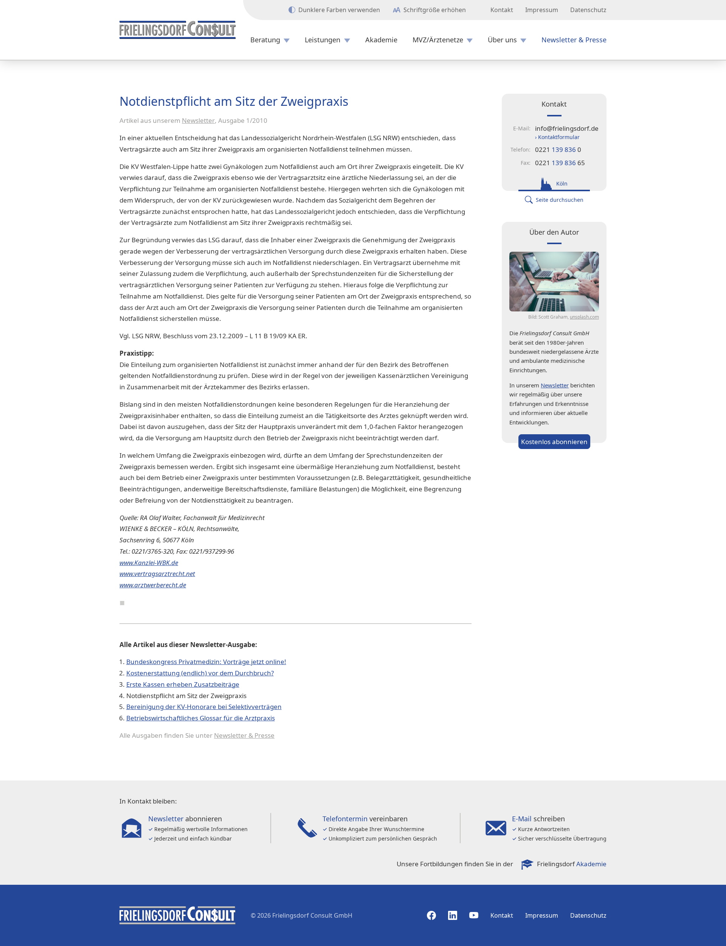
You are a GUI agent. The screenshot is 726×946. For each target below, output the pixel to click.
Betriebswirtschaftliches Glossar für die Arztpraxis (200, 718)
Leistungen (322, 40)
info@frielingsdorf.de (567, 128)
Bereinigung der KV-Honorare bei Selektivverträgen (204, 706)
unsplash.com (584, 317)
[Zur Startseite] (177, 30)
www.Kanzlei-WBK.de (148, 562)
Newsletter (198, 120)
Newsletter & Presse (574, 40)
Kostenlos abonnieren (554, 441)
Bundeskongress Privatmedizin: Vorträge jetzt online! (206, 661)
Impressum (541, 10)
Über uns (502, 40)
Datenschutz (588, 10)
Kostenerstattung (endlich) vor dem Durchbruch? (200, 673)
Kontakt (501, 10)
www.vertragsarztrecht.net (157, 573)
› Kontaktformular (557, 137)
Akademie (381, 40)
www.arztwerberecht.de (152, 585)
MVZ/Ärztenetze (438, 40)
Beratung (265, 40)
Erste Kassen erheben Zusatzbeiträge (182, 684)
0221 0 (558, 149)
